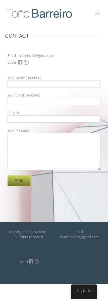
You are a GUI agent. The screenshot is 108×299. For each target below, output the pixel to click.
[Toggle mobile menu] (97, 10)
